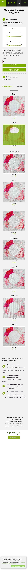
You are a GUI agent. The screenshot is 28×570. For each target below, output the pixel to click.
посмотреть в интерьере (14, 65)
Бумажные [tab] (20, 86)
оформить (13, 437)
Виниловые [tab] (7, 86)
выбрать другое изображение (14, 70)
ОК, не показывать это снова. (18, 566)
